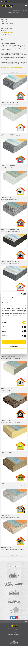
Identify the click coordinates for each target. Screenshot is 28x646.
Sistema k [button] (25, 14)
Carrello (7, 1)
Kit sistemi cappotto (7, 32)
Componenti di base (6, 34)
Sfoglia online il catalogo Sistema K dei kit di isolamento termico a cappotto (11, 68)
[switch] (24, 327)
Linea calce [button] (24, 10)
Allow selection (14, 346)
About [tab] (23, 297)
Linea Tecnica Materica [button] (15, 14)
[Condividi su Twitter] (14, 617)
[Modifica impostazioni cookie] (16, 636)
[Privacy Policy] (8, 635)
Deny (14, 350)
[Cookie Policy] (15, 635)
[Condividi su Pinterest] (16, 617)
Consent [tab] (5, 297)
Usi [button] (2, 39)
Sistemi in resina (23, 15)
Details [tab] (14, 297)
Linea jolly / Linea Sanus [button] (12, 12)
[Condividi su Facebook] (11, 617)
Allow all (14, 342)
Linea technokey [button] (23, 12)
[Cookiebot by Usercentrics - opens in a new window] (20, 294)
